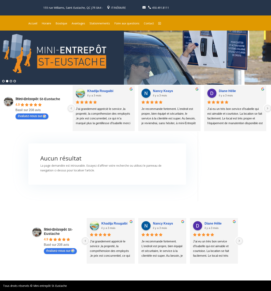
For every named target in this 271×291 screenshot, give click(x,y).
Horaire (46, 23)
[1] (3, 81)
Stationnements (99, 23)
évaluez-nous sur (30, 116)
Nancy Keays (163, 91)
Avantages (78, 23)
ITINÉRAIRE (116, 8)
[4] (14, 81)
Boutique (61, 23)
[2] (7, 81)
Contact (149, 23)
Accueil (32, 23)
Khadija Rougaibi (100, 91)
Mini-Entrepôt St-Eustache (37, 99)
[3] (11, 81)
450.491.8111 (158, 8)
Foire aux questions (126, 23)
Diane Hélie (227, 91)
